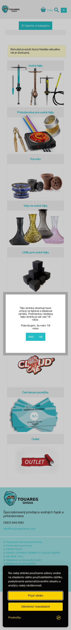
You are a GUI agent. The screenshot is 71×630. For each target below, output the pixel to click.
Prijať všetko (35, 595)
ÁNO (31, 336)
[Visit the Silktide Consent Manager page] (58, 618)
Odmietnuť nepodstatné (35, 606)
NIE (41, 336)
